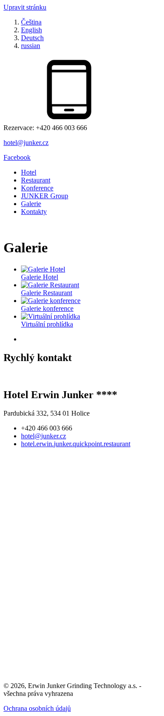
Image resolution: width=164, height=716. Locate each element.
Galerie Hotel (39, 277)
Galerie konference (47, 308)
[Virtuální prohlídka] (50, 316)
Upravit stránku (24, 7)
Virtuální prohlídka (47, 324)
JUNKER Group (44, 196)
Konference (37, 188)
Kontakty (34, 211)
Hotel (28, 172)
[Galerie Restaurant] (50, 285)
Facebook (17, 157)
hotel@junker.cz (26, 142)
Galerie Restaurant (46, 292)
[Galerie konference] (50, 300)
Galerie (31, 203)
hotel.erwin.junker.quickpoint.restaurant (75, 444)
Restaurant (35, 180)
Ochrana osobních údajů (37, 708)
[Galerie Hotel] (43, 269)
